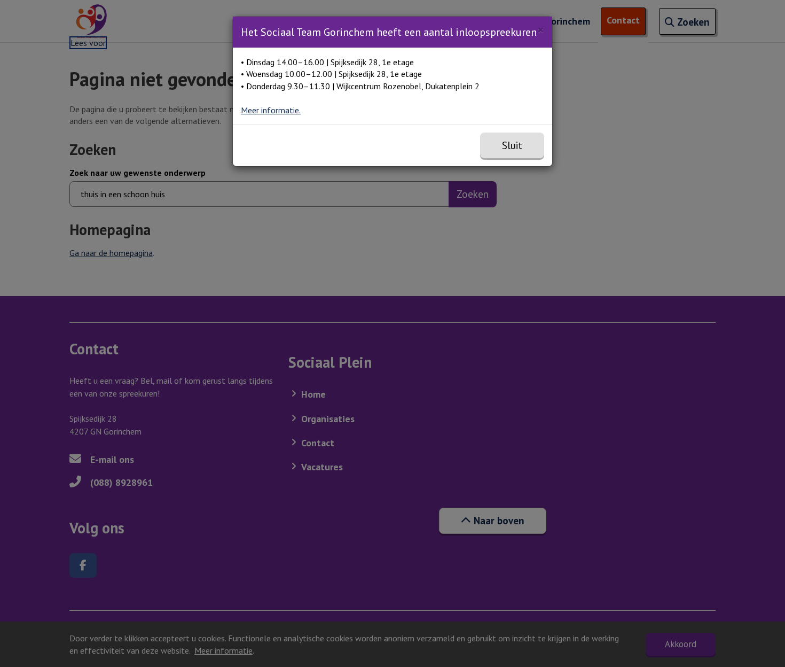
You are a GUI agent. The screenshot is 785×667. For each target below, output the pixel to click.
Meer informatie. (271, 110)
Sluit (512, 145)
